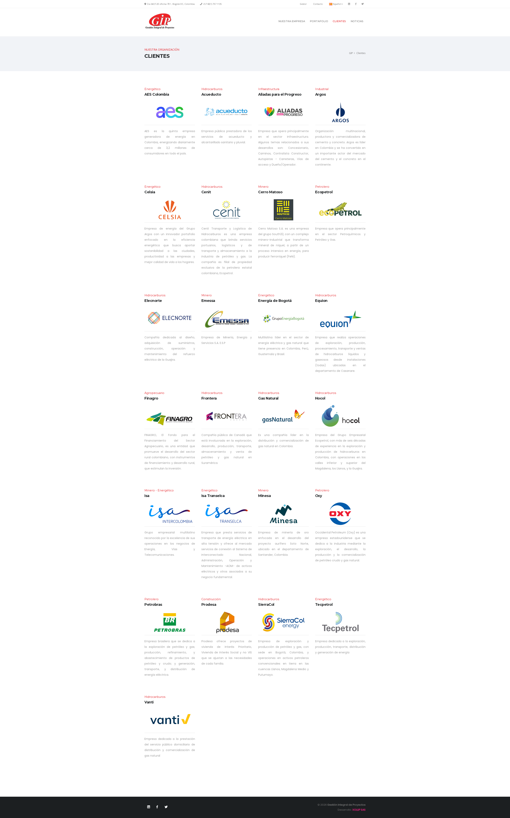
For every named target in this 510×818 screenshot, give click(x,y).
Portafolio (319, 21)
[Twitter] (362, 4)
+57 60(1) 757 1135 (212, 4)
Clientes (339, 21)
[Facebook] (356, 4)
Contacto (318, 4)
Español (336, 4)
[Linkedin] (349, 4)
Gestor (303, 4)
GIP (351, 53)
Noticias (357, 21)
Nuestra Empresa (291, 21)
